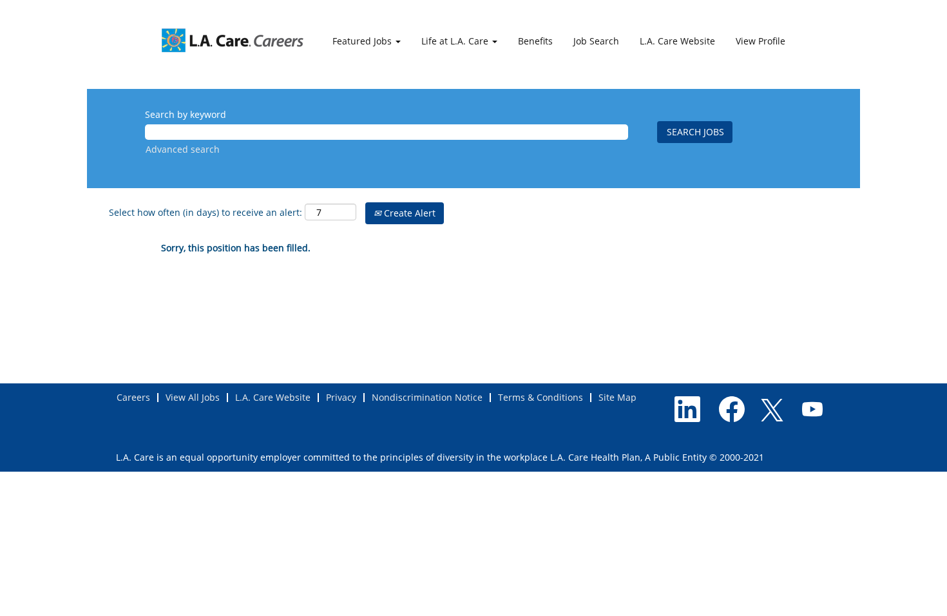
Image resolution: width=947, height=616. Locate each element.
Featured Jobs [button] (363, 41)
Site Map (617, 397)
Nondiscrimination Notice (427, 397)
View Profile (760, 41)
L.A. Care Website (677, 41)
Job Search (596, 41)
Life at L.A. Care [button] (456, 41)
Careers (133, 397)
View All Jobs (193, 397)
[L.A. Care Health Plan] (232, 40)
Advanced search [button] (183, 149)
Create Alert (408, 213)
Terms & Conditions (540, 397)
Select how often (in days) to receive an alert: (205, 212)
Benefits (535, 41)
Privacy (341, 397)
